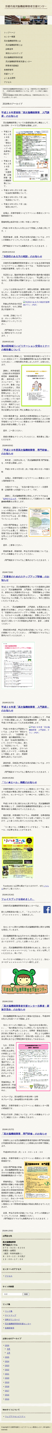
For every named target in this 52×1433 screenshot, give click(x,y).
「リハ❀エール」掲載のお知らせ (19, 782)
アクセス (7, 82)
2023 (7, 1365)
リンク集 (8, 1311)
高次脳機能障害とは (12, 41)
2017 (7, 1391)
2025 (7, 1357)
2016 (7, 1395)
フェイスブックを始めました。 (18, 899)
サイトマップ (10, 1315)
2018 (7, 1386)
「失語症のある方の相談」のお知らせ (21, 256)
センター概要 (9, 37)
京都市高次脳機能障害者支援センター (25, 12)
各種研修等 (8, 70)
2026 (7, 1345)
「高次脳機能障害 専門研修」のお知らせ (24, 1133)
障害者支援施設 (12, 66)
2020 (7, 1378)
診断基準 (9, 49)
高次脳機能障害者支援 (13, 57)
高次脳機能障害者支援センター (19, 61)
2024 (7, 1361)
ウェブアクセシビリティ (15, 1416)
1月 (8, 1353)
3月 (8, 1349)
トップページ (9, 32)
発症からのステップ (14, 53)
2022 (7, 1370)
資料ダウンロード (12, 1320)
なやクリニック (9, 499)
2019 (7, 1382)
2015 (7, 1399)
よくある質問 (9, 78)
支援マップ (8, 74)
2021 (7, 1374)
